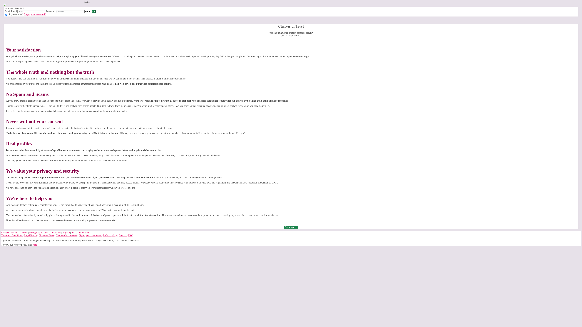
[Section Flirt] (88, 11)
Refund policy (110, 235)
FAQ (130, 235)
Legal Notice (30, 235)
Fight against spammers (90, 235)
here (35, 244)
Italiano (14, 232)
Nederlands (55, 232)
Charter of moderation (66, 235)
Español (44, 232)
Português (34, 232)
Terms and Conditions (12, 235)
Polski (74, 232)
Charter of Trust (46, 235)
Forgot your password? (35, 14)
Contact (123, 235)
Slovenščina (84, 232)
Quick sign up (291, 227)
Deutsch (24, 232)
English (66, 232)
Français (5, 232)
